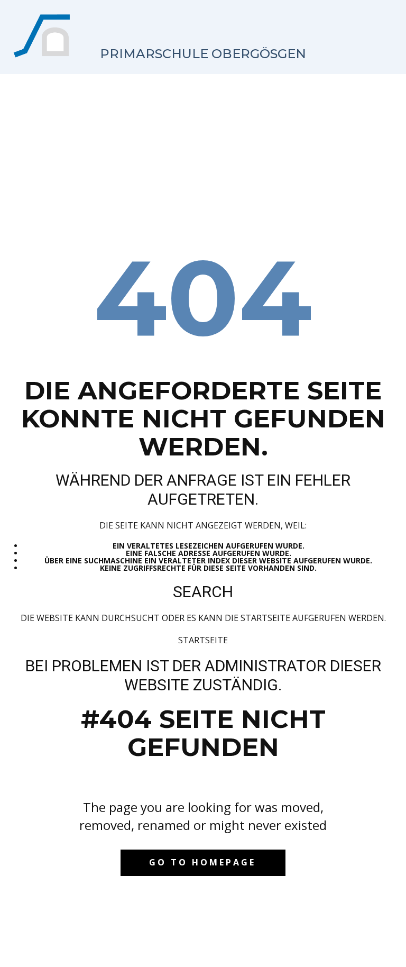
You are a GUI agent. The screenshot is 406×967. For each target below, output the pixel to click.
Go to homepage (202, 862)
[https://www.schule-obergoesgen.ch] (43, 36)
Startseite (203, 640)
